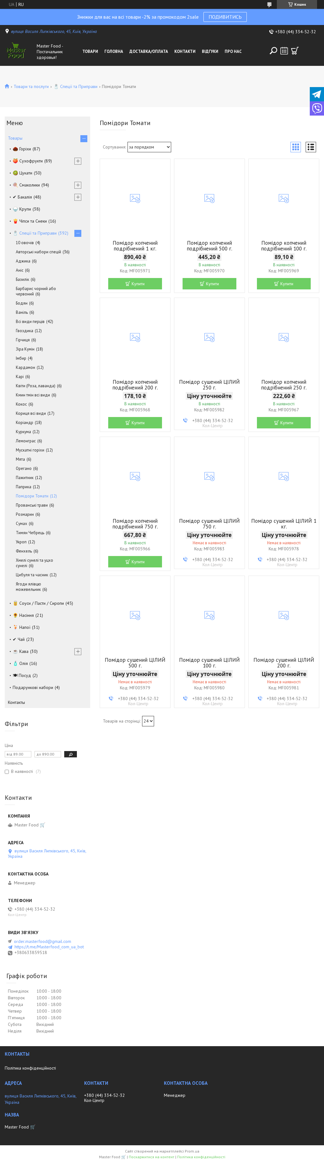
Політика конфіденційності (30, 1068)
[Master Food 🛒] (19, 52)
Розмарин (25, 514)
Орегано (24, 468)
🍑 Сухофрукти (28, 161)
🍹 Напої (21, 627)
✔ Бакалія (22, 197)
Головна (113, 51)
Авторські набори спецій (38, 252)
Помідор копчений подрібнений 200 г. (135, 384)
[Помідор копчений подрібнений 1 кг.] (135, 198)
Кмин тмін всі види (33, 395)
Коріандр (24, 422)
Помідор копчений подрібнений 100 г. (284, 245)
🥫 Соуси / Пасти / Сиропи (38, 603)
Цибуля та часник (32, 575)
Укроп (21, 542)
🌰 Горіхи (22, 149)
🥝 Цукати (22, 173)
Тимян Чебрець (30, 532)
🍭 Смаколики (26, 185)
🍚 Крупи (22, 209)
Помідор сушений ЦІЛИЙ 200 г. (283, 662)
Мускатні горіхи (30, 450)
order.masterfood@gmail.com (42, 941)
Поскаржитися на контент (151, 1156)
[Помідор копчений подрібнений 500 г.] (209, 198)
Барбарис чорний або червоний (36, 291)
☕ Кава (20, 651)
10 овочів (25, 242)
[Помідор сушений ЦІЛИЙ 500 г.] (135, 615)
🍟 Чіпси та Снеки (30, 221)
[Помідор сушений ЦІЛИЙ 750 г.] (209, 476)
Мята (20, 459)
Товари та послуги (31, 86)
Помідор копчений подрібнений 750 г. (135, 523)
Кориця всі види (31, 413)
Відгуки (210, 51)
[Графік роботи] (284, 50)
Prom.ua (192, 1151)
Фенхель (24, 551)
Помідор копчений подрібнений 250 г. (284, 384)
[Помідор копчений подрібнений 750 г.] (135, 476)
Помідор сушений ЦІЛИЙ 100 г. (209, 662)
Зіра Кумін (25, 349)
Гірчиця (23, 340)
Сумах (21, 523)
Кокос (21, 404)
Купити (138, 284)
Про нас (233, 51)
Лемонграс (26, 441)
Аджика (23, 261)
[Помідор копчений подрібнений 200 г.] (135, 337)
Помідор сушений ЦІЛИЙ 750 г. (209, 523)
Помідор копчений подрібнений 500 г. (209, 245)
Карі (20, 376)
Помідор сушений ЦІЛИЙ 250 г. (209, 384)
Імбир (21, 358)
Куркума (23, 431)
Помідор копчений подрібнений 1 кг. (135, 245)
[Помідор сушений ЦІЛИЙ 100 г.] (209, 615)
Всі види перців (30, 321)
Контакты (16, 702)
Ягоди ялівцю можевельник (28, 586)
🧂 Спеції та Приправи (75, 86)
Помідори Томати (32, 496)
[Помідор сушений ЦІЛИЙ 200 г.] (284, 615)
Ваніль (22, 312)
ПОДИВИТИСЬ (225, 17)
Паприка (23, 487)
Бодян (22, 303)
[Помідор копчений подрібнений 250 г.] (284, 337)
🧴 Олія (20, 663)
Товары (15, 138)
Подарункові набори (33, 687)
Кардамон (25, 367)
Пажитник (25, 477)
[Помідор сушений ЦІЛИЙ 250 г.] (209, 337)
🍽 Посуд (22, 675)
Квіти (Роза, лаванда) (35, 386)
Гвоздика (24, 330)
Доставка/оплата (148, 51)
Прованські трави (32, 505)
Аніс (19, 270)
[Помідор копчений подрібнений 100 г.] (284, 198)
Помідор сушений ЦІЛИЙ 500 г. (135, 662)
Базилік (22, 279)
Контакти (185, 51)
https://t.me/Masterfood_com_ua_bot (49, 947)
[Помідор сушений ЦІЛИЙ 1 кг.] (284, 476)
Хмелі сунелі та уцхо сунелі (34, 563)
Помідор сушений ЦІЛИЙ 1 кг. (283, 523)
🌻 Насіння (23, 615)
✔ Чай (19, 639)
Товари (90, 51)
